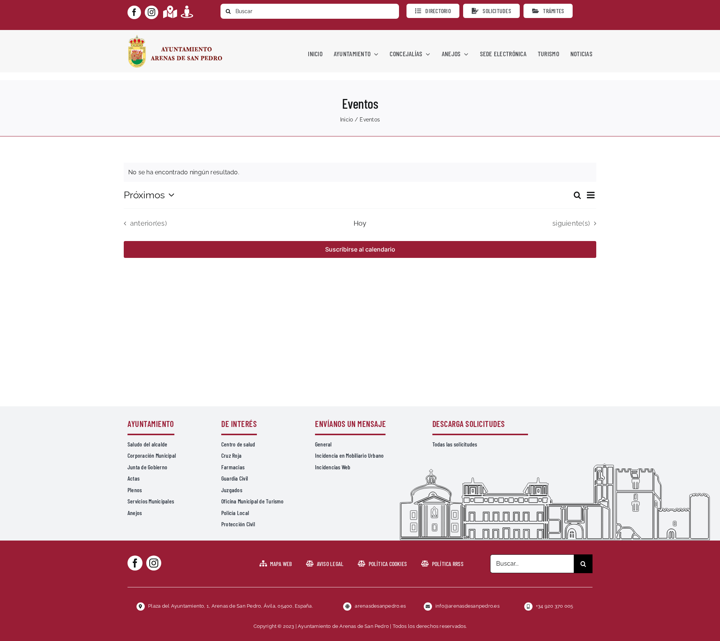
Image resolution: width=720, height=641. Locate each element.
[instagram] (151, 12)
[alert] (360, 172)
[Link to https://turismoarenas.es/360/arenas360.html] (187, 12)
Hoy (360, 223)
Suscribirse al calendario (360, 249)
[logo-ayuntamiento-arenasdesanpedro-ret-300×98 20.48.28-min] (175, 36)
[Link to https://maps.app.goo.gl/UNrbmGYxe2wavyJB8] (170, 12)
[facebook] (134, 12)
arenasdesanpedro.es (380, 606)
